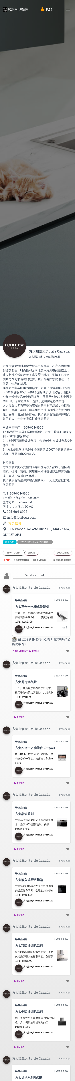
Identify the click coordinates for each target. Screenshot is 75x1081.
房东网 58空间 (18, 9)
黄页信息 (14, 523)
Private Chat (14, 552)
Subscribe (63, 552)
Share (31, 552)
